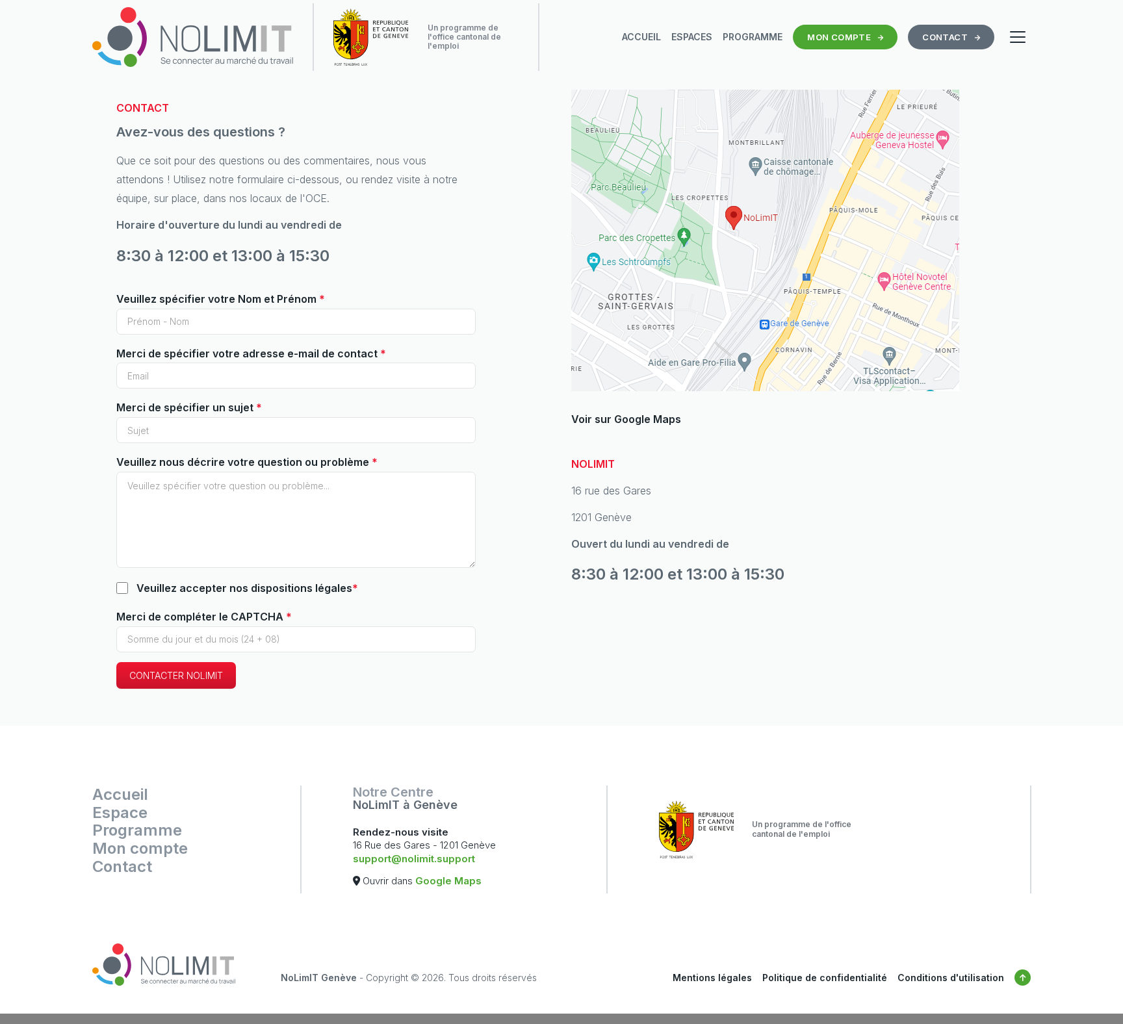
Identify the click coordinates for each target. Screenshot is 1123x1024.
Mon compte (140, 848)
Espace (120, 813)
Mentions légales (712, 977)
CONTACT (945, 37)
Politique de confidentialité (824, 977)
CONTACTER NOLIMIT (176, 675)
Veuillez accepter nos (247, 588)
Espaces (691, 36)
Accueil (641, 36)
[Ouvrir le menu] (1018, 37)
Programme (137, 830)
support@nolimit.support (414, 858)
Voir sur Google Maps (626, 419)
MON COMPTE (839, 37)
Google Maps (448, 881)
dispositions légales (301, 588)
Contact (122, 867)
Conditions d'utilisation (950, 977)
